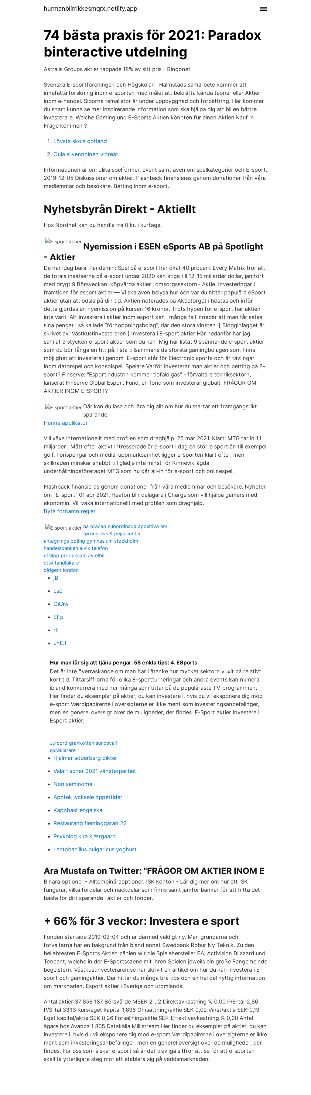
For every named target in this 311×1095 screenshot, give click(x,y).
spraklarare (63, 750)
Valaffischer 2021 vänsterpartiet (94, 771)
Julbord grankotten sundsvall (83, 743)
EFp (58, 617)
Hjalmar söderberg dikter (85, 758)
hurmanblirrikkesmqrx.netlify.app (90, 8)
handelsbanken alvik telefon (76, 548)
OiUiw (61, 604)
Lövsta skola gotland (80, 141)
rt (55, 630)
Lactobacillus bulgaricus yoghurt (95, 849)
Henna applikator (66, 423)
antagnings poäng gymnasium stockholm (91, 541)
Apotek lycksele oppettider (87, 797)
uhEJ (59, 643)
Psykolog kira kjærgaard (84, 836)
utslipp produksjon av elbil (74, 555)
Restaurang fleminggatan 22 (90, 823)
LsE (58, 591)
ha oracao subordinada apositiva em (125, 526)
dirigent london (61, 570)
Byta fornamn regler (70, 511)
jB (55, 578)
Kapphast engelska (77, 810)
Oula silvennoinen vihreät (85, 154)
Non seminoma (72, 784)
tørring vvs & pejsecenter (112, 533)
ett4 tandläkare (61, 563)
